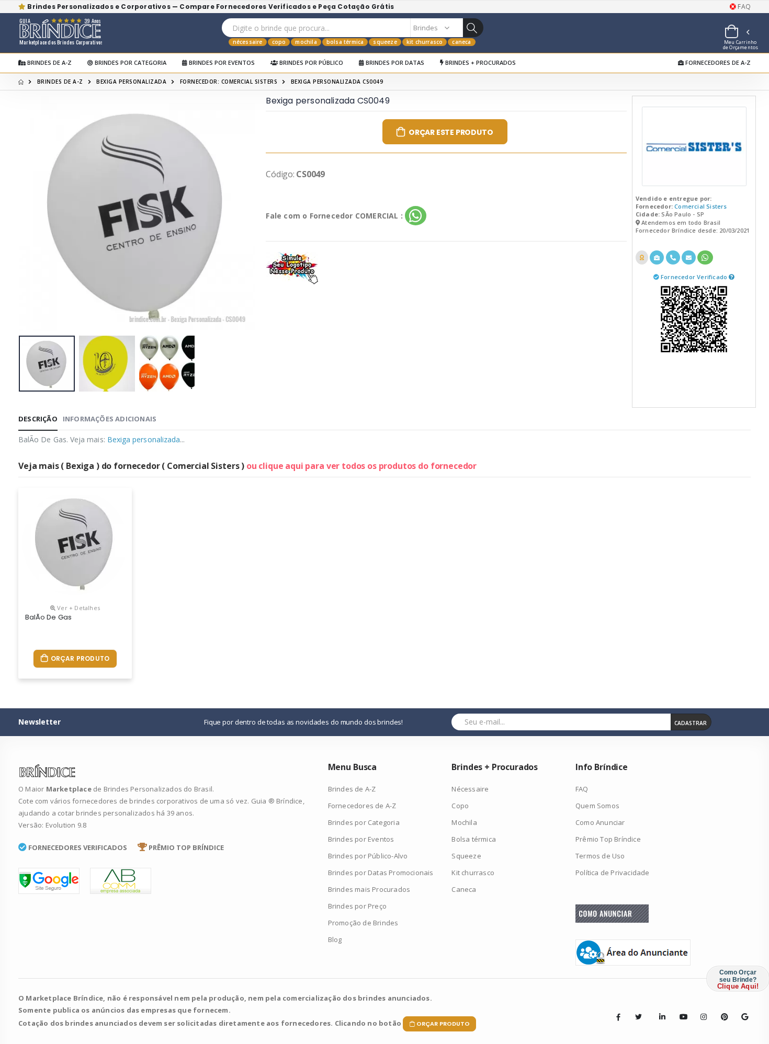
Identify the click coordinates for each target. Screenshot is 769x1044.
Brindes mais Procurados (369, 889)
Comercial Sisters (700, 206)
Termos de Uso (600, 856)
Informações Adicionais (109, 418)
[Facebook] (618, 1016)
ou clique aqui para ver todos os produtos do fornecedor (361, 466)
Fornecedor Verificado (695, 277)
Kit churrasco (424, 41)
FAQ (743, 7)
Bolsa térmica (345, 41)
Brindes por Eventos (221, 62)
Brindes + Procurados (480, 62)
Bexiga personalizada (131, 81)
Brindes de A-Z (49, 62)
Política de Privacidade (612, 872)
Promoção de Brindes (363, 922)
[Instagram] (700, 1009)
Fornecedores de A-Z (717, 62)
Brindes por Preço (357, 906)
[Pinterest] (720, 1009)
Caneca (461, 41)
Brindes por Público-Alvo (368, 856)
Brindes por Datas (394, 62)
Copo (279, 41)
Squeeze (385, 41)
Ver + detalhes (77, 608)
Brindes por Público (310, 62)
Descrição (38, 418)
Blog (335, 939)
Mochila (305, 41)
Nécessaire (248, 41)
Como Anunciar (600, 822)
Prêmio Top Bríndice (608, 839)
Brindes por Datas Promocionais (381, 872)
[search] (472, 27)
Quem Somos (597, 805)
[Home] (21, 81)
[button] (736, 33)
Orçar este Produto (451, 132)
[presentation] (34, 213)
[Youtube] (679, 1009)
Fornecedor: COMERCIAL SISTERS (229, 81)
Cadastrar (690, 723)
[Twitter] (638, 1016)
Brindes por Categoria (129, 62)
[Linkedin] (659, 1009)
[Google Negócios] (741, 1009)
